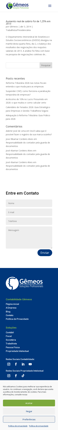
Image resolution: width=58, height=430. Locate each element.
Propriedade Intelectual (17, 351)
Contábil (10, 332)
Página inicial (12, 304)
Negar (29, 411)
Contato (9, 315)
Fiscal (9, 336)
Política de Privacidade (17, 319)
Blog (8, 311)
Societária (11, 340)
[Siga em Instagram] (9, 364)
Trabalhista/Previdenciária (18, 30)
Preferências (29, 419)
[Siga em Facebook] (16, 364)
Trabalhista (11, 343)
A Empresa (11, 308)
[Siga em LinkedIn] (23, 364)
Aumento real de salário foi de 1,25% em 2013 (28, 22)
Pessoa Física (13, 347)
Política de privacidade (18, 426)
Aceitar (29, 403)
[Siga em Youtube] (30, 364)
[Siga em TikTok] (23, 376)
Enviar (44, 253)
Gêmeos (14, 26)
